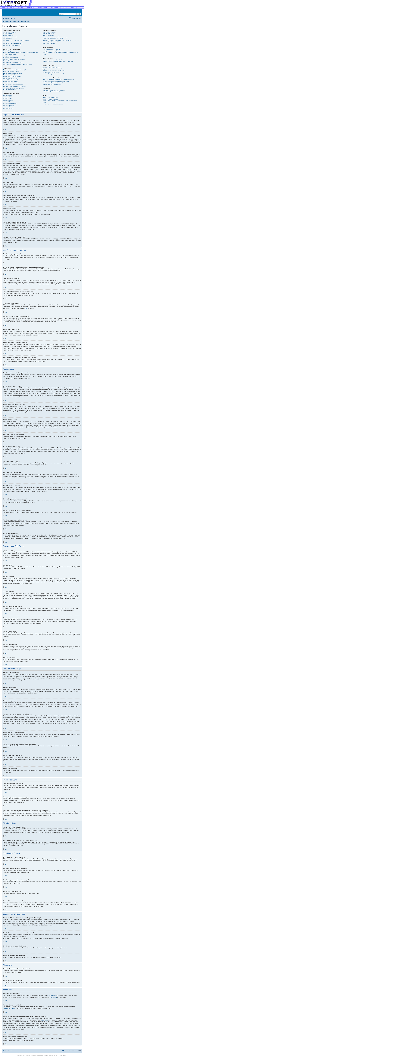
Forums (65, 7)
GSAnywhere (54, 7)
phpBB (26, 308)
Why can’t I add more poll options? (12, 76)
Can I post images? (8, 100)
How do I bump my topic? (9, 89)
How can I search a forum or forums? (52, 67)
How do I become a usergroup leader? (53, 38)
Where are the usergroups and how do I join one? (55, 37)
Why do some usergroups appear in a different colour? (57, 40)
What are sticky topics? (9, 105)
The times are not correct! (9, 54)
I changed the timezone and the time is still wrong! (16, 56)
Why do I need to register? (10, 32)
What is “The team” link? (49, 43)
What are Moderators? (48, 33)
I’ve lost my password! (8, 42)
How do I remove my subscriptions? (52, 84)
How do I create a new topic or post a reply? (14, 69)
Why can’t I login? (7, 38)
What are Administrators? (49, 32)
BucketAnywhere (42, 7)
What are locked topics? (9, 107)
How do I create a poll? (9, 74)
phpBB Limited (51, 995)
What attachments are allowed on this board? (54, 90)
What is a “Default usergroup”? (51, 42)
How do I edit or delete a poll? (10, 78)
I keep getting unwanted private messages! (54, 51)
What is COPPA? (7, 33)
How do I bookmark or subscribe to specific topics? (56, 81)
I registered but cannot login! (10, 37)
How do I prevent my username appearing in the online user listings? (20, 52)
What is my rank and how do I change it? (13, 62)
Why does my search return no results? (53, 68)
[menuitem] (13, 18)
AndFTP (12, 7)
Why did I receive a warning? (10, 83)
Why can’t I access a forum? (10, 79)
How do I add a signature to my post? (12, 73)
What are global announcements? (11, 102)
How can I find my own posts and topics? (53, 74)
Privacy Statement (26, 1055)
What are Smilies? (7, 98)
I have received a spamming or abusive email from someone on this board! (60, 53)
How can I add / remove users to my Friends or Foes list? (58, 61)
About (72, 7)
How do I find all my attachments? (51, 91)
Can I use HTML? (7, 97)
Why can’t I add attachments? (10, 81)
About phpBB (53, 997)
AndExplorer (30, 7)
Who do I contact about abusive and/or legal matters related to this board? (60, 101)
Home (3, 7)
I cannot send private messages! (51, 49)
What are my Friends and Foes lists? (52, 60)
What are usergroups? (48, 35)
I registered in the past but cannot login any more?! (16, 40)
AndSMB (20, 7)
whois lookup (44, 1020)
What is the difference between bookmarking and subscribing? (59, 79)
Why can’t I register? (8, 35)
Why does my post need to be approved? (13, 88)
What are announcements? (10, 103)
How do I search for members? (51, 72)
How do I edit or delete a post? (11, 71)
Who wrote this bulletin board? (50, 97)
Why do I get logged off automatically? (12, 43)
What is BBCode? (7, 95)
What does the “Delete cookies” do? (12, 45)
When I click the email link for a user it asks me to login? (17, 64)
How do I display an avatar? (10, 61)
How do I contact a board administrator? (53, 104)
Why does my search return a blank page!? (54, 70)
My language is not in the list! (10, 57)
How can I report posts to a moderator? (13, 84)
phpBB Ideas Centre (9, 1008)
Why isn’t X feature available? (50, 99)
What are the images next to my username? (14, 59)
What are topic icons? (8, 108)
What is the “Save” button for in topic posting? (14, 86)
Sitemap (19, 1055)
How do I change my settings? (11, 51)
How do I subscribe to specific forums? (53, 82)
